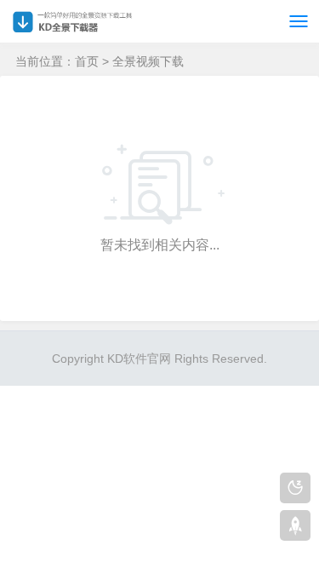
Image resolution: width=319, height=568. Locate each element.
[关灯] (295, 488)
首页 (87, 61)
